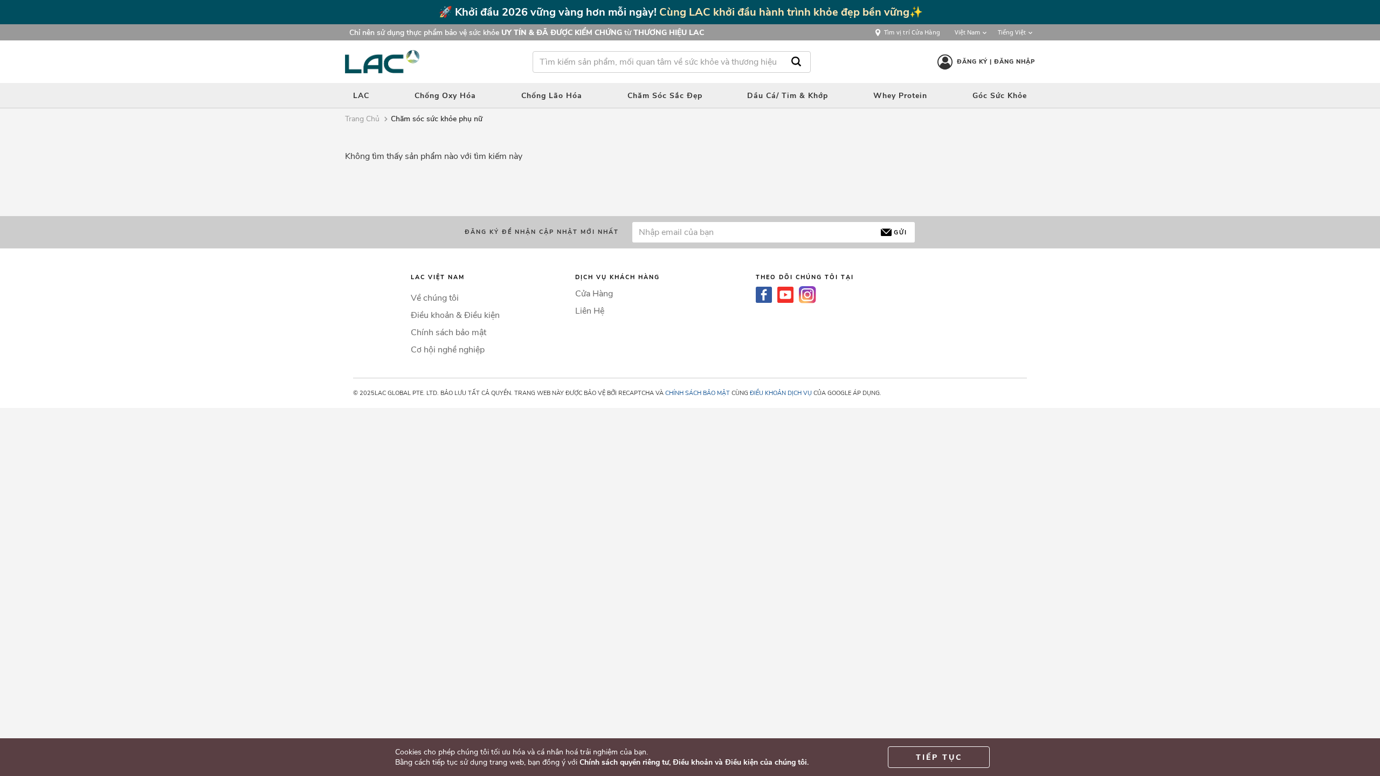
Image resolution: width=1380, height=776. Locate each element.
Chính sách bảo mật (448, 332)
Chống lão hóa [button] (551, 96)
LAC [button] (361, 96)
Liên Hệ (589, 311)
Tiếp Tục (939, 757)
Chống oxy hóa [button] (445, 96)
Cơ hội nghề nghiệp (448, 350)
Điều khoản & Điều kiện (455, 315)
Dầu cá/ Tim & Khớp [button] (787, 96)
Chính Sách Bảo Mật (697, 393)
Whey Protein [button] (900, 96)
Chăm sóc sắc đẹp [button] (664, 96)
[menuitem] (361, 95)
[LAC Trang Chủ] (382, 61)
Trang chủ (362, 119)
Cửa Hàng (594, 294)
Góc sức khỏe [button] (999, 96)
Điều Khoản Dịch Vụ (781, 393)
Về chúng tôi (435, 298)
